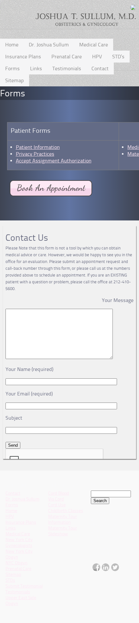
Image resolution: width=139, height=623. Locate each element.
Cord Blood (58, 493)
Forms (12, 68)
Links (36, 68)
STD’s (118, 57)
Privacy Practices (35, 154)
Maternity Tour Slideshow (62, 531)
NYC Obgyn (16, 563)
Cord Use (57, 505)
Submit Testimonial (24, 586)
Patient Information (38, 147)
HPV (97, 57)
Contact (100, 68)
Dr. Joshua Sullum (49, 45)
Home (11, 45)
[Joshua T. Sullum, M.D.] (51, 200)
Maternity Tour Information (62, 519)
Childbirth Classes (65, 510)
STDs (10, 580)
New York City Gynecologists (19, 542)
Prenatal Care (66, 57)
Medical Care (93, 45)
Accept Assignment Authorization (53, 161)
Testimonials (66, 68)
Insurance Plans (23, 57)
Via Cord (56, 499)
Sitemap (14, 80)
